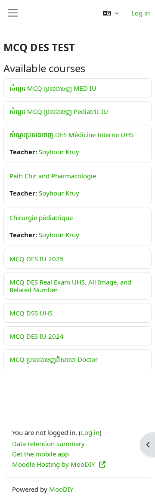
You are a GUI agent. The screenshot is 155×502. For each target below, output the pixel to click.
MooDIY (61, 489)
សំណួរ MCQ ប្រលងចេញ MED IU (52, 88)
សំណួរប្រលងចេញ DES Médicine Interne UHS (71, 134)
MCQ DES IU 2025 (36, 258)
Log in (140, 13)
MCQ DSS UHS (31, 313)
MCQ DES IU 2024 (36, 336)
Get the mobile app (40, 454)
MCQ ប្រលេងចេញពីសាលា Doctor (53, 359)
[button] (110, 13)
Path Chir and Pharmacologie (52, 175)
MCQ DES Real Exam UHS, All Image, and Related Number (70, 286)
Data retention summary (48, 443)
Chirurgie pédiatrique (41, 217)
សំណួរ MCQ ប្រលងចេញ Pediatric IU (58, 111)
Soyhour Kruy (59, 151)
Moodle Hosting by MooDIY (54, 464)
